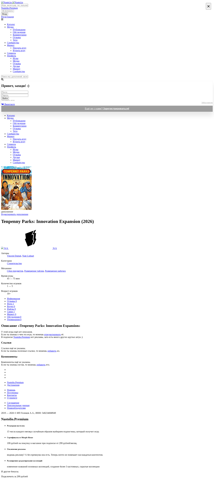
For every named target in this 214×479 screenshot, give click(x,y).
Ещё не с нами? (107, 108)
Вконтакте (9, 104)
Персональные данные (18, 405)
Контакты (12, 395)
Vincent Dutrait (14, 256)
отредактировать (52, 334)
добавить (51, 351)
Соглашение (13, 403)
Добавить (8, 11)
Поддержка (12, 392)
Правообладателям (16, 408)
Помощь (11, 390)
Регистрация (7, 17)
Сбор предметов (15, 271)
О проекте (12, 398)
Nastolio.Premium (21, 337)
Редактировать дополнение (14, 214)
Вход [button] (4, 14)
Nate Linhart (28, 256)
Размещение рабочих (55, 271)
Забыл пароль (207, 102)
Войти (5, 98)
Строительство (14, 263)
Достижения (13, 385)
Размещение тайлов (34, 271)
